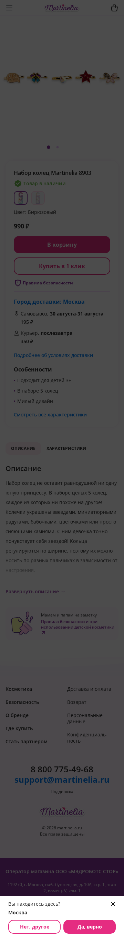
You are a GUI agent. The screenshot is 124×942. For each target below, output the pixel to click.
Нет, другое (34, 926)
